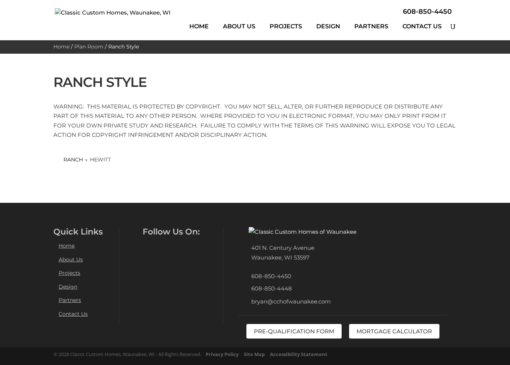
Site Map (254, 354)
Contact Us (422, 26)
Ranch (73, 159)
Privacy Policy (222, 354)
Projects (286, 26)
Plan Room (88, 46)
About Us (239, 26)
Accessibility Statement (298, 354)
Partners (371, 26)
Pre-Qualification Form (294, 331)
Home (199, 26)
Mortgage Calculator (394, 331)
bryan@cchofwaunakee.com (291, 301)
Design (328, 26)
